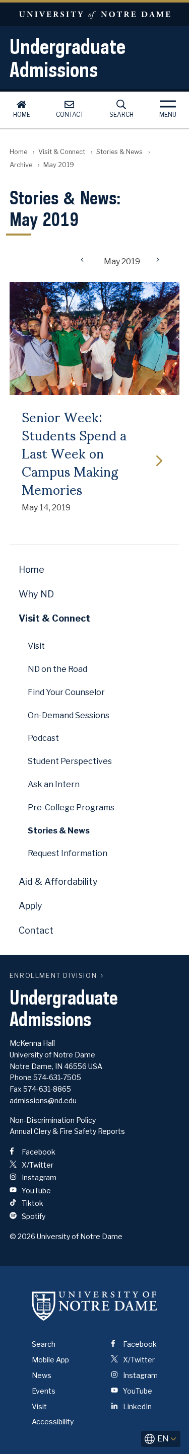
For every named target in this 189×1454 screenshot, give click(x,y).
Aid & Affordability (58, 881)
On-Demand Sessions (68, 715)
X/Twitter (36, 1165)
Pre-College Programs (71, 807)
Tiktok (31, 1203)
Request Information (67, 853)
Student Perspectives (70, 761)
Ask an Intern (54, 784)
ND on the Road (57, 669)
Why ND (36, 594)
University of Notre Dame (94, 14)
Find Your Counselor (66, 692)
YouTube (35, 1190)
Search (121, 114)
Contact (70, 114)
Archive (21, 165)
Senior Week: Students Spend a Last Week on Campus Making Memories (74, 452)
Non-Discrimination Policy (53, 1120)
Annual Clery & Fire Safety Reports (67, 1131)
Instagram (38, 1177)
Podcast (43, 738)
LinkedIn (136, 1406)
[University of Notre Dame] (95, 1305)
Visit (36, 646)
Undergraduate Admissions (67, 58)
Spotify (32, 1216)
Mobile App (50, 1359)
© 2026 (22, 1236)
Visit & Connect (61, 152)
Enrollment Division (53, 975)
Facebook (37, 1151)
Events (43, 1391)
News (41, 1375)
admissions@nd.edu (43, 1100)
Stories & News (119, 152)
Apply (30, 905)
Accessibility (53, 1421)
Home (21, 114)
